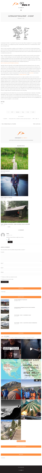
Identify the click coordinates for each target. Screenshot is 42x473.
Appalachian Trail (12, 118)
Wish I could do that (36, 123)
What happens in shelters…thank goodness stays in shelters (15, 224)
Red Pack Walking (27, 118)
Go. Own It (22, 116)
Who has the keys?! (5, 171)
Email (2, 267)
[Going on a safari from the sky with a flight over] (31, 410)
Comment (2, 252)
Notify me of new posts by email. (7, 279)
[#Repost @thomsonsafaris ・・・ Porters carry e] (31, 389)
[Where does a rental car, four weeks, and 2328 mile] (31, 369)
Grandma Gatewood (22, 74)
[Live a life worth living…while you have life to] (11, 349)
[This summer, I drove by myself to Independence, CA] (11, 369)
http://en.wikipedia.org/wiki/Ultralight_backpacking (9, 62)
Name (2, 263)
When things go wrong (6, 197)
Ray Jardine (31, 72)
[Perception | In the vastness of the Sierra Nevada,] (11, 410)
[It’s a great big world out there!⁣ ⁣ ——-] (11, 430)
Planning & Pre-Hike (20, 118)
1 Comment (5, 118)
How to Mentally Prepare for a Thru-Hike (9, 123)
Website (2, 272)
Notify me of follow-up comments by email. (9, 276)
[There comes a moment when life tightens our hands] (31, 349)
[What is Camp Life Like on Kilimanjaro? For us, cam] (11, 389)
